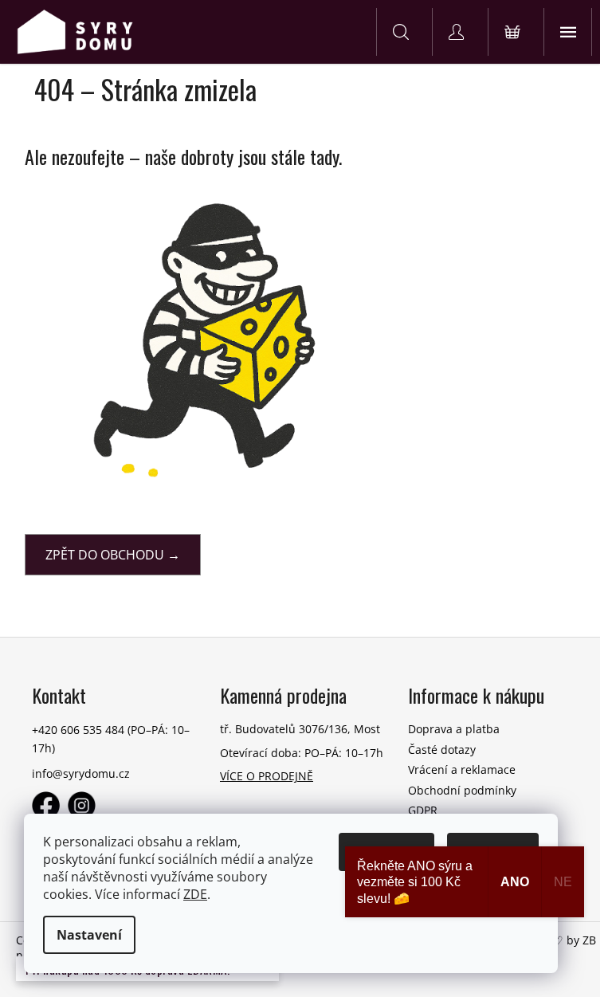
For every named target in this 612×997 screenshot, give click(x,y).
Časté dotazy (442, 749)
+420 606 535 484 (78, 729)
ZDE (195, 894)
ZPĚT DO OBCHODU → (112, 554)
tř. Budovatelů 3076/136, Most (300, 728)
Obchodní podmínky (462, 790)
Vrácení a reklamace (462, 769)
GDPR (422, 810)
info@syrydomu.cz (81, 773)
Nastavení (89, 935)
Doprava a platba (454, 728)
